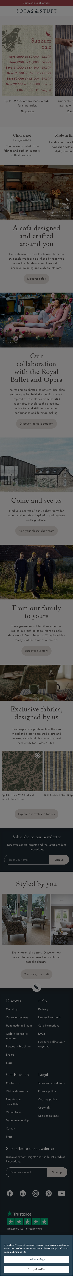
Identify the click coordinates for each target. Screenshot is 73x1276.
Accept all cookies (36, 1269)
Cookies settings (36, 1259)
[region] (36, 1255)
